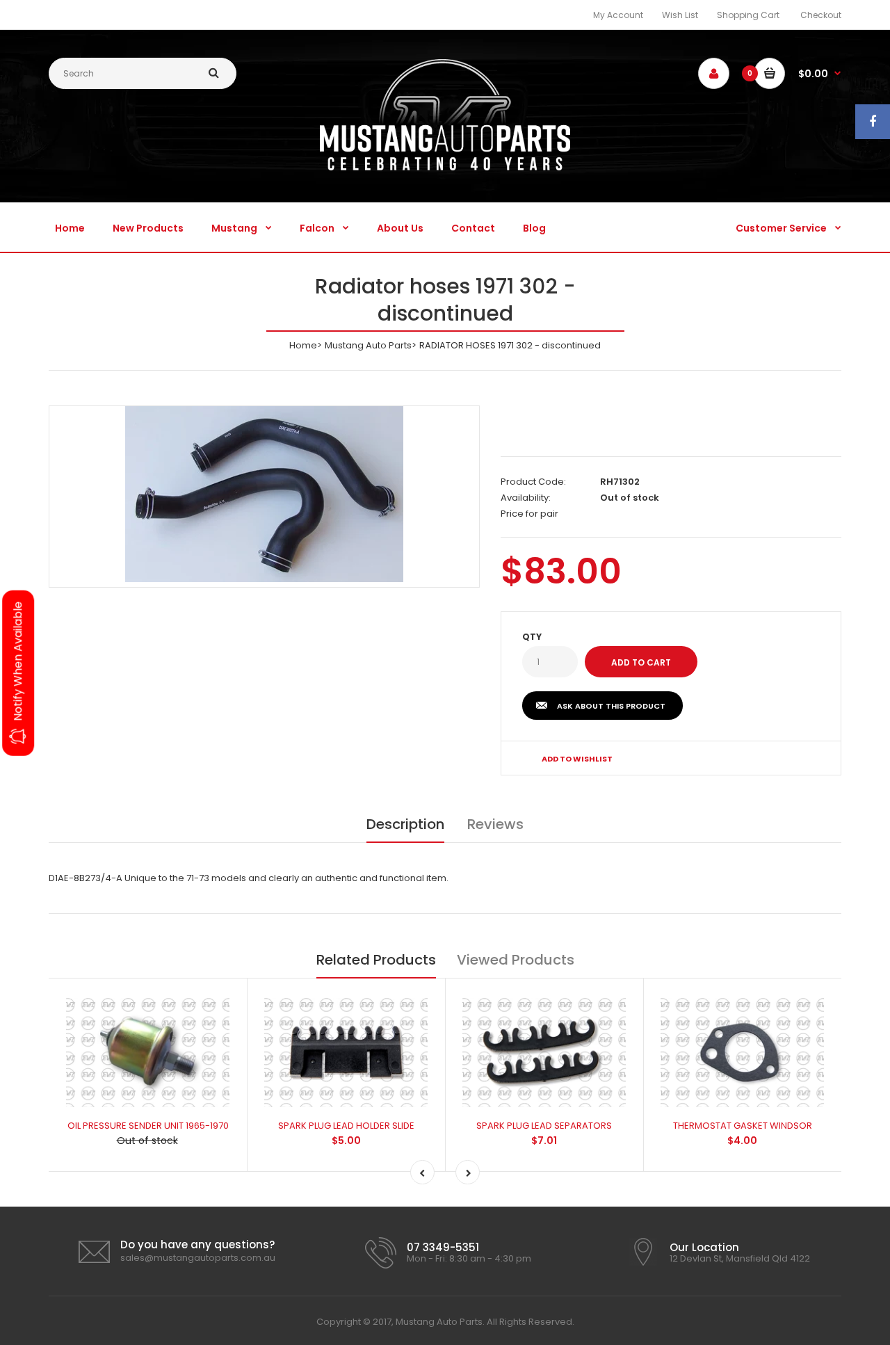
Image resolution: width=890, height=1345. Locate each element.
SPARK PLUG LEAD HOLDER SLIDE (346, 1125)
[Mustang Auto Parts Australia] (445, 167)
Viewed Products (515, 959)
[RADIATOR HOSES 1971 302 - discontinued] (264, 494)
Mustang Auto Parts (368, 345)
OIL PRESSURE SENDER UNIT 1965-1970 (148, 1125)
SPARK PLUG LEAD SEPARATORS (544, 1125)
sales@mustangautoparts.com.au (197, 1257)
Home (303, 345)
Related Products (376, 959)
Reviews (495, 824)
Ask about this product (611, 705)
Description (405, 824)
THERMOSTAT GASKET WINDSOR (742, 1125)
